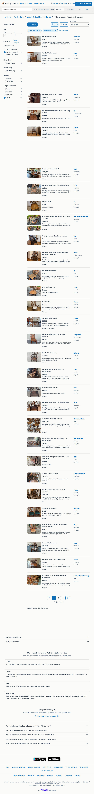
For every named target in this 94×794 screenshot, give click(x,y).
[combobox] (17, 9)
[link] (8, 3)
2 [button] (58, 598)
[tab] (55, 24)
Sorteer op (73, 21)
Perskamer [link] (40, 776)
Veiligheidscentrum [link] (39, 3)
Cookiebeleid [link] (84, 767)
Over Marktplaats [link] (19, 776)
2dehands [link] (59, 776)
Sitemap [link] (77, 776)
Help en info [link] (20, 3)
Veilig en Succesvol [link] (34, 767)
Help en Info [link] (47, 767)
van (4, 32)
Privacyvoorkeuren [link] (47, 771)
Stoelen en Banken (49, 30)
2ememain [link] (68, 776)
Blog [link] (7, 767)
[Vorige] (49, 598)
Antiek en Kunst (33, 30)
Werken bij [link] (31, 776)
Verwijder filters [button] (63, 30)
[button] (63, 3)
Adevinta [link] (50, 776)
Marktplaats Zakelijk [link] (18, 767)
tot (14, 32)
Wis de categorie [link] (16, 41)
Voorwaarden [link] (28, 3)
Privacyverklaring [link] (71, 767)
